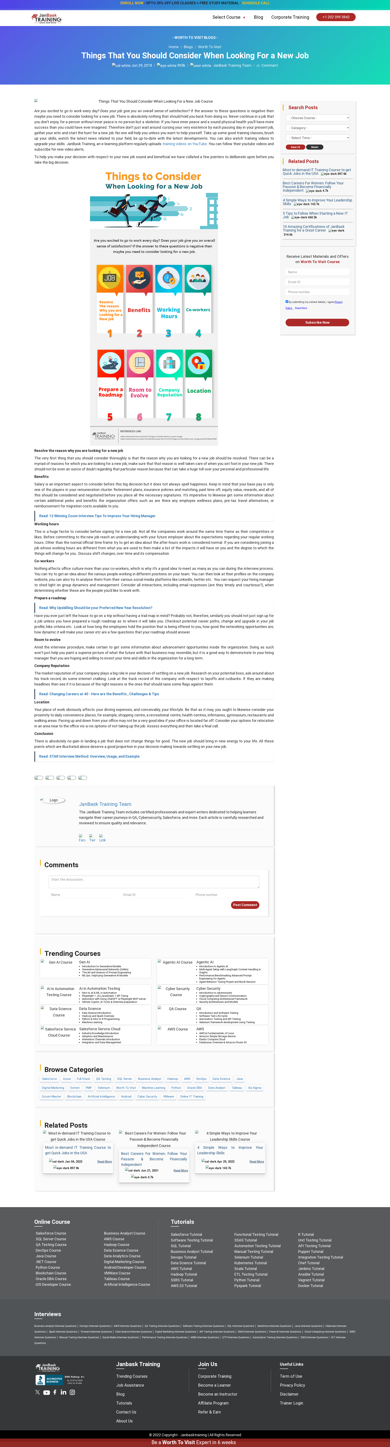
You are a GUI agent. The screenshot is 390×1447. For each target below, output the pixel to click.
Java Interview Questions (309, 1326)
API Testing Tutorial (314, 1246)
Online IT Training (191, 1096)
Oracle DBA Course (51, 1279)
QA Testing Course (51, 1244)
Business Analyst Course (124, 1233)
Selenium (104, 1088)
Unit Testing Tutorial (315, 1240)
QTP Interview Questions (236, 1337)
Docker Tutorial (310, 1286)
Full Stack (83, 1079)
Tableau (237, 1088)
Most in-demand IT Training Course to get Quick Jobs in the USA (317, 172)
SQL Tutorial (181, 1246)
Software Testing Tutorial (192, 1240)
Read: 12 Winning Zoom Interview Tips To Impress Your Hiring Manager (97, 516)
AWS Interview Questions (128, 1326)
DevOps (201, 1079)
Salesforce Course (51, 1233)
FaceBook (38, 778)
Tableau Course (117, 1279)
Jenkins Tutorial (311, 1268)
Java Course (46, 1256)
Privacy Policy (292, 1385)
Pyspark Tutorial (247, 1286)
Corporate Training (290, 17)
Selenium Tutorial (248, 1257)
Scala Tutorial (245, 1268)
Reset (314, 147)
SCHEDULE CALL (256, 3)
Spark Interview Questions (63, 1331)
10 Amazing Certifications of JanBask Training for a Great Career (313, 228)
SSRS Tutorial (182, 1280)
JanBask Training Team (231, 65)
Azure (67, 1079)
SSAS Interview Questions (252, 1331)
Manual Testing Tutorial (253, 1251)
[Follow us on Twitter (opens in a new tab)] (38, 1393)
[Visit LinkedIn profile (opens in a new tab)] (102, 838)
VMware (168, 1096)
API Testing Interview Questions (217, 1331)
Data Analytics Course (122, 1256)
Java (239, 1079)
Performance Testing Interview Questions (165, 1337)
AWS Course (114, 1239)
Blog (258, 17)
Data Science (221, 1079)
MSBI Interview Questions (205, 1337)
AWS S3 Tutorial (184, 1286)
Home (174, 47)
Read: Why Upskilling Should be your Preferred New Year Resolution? (95, 608)
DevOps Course (48, 1250)
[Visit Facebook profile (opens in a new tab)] (82, 838)
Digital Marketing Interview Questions (175, 1331)
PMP (89, 1088)
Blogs (188, 47)
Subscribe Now (317, 322)
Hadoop (172, 1079)
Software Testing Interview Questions (203, 1326)
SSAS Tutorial (245, 1240)
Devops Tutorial (183, 1257)
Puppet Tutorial (310, 1251)
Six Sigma (254, 1088)
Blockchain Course (51, 1273)
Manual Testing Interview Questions (79, 1337)
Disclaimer (289, 1394)
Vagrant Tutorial (311, 1280)
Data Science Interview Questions (133, 1331)
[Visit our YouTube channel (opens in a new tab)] (46, 1393)
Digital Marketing (53, 1088)
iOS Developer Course (53, 1284)
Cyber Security (147, 1096)
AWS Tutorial (181, 1268)
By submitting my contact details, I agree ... (314, 305)
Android (126, 1096)
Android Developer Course (125, 1267)
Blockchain (74, 1096)
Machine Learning (153, 1088)
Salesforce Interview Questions (274, 1326)
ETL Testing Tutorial (251, 1274)
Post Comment (245, 905)
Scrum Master (51, 1096)
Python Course (48, 1267)
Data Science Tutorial (188, 1263)
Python (176, 1088)
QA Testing (103, 1079)
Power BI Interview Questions (285, 1331)
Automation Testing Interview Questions (275, 1337)
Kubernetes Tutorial (250, 1263)
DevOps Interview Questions (95, 1326)
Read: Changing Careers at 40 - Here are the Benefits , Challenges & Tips (99, 694)
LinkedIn (60, 778)
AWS (187, 1079)
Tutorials (124, 1403)
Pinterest (71, 778)
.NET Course (46, 1262)
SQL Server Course (51, 1239)
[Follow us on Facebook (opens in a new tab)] (55, 1393)
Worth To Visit (209, 47)
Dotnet (75, 1088)
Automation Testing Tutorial (257, 1246)
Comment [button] (269, 65)
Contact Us (126, 1412)
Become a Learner (214, 1385)
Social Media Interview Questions (120, 1337)
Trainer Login (291, 1403)
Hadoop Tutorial (184, 1274)
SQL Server (124, 1079)
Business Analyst (149, 1079)
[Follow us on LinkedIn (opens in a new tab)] (63, 1393)
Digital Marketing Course (124, 1262)
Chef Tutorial (309, 1263)
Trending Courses (131, 1376)
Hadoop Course (116, 1244)
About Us (124, 1421)
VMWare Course (117, 1273)
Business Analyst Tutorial (192, 1251)
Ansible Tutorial (311, 1274)
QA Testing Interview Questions (162, 1326)
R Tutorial (306, 1234)
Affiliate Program (213, 1403)
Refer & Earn (209, 1412)
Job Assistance (130, 1385)
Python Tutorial (246, 1280)
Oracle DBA (194, 1088)
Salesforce (49, 1079)
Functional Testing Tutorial (256, 1234)
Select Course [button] (227, 17)
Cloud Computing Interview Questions (325, 1331)
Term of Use (291, 1376)
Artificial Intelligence (101, 1096)
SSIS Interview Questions (314, 1337)
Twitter (49, 778)
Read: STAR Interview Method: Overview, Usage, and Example (89, 756)
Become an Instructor (217, 1394)
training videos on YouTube (184, 144)
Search (295, 147)
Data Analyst (216, 1088)
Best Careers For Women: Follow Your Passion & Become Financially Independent (154, 1159)
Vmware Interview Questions (96, 1331)
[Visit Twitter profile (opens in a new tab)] (92, 838)
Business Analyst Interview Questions (55, 1326)
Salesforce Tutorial (186, 1234)
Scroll (382, 1427)
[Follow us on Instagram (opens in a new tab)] (72, 1393)
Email (82, 778)
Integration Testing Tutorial (320, 1257)
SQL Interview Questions (240, 1326)
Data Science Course (121, 1250)
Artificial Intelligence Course (127, 1284)
